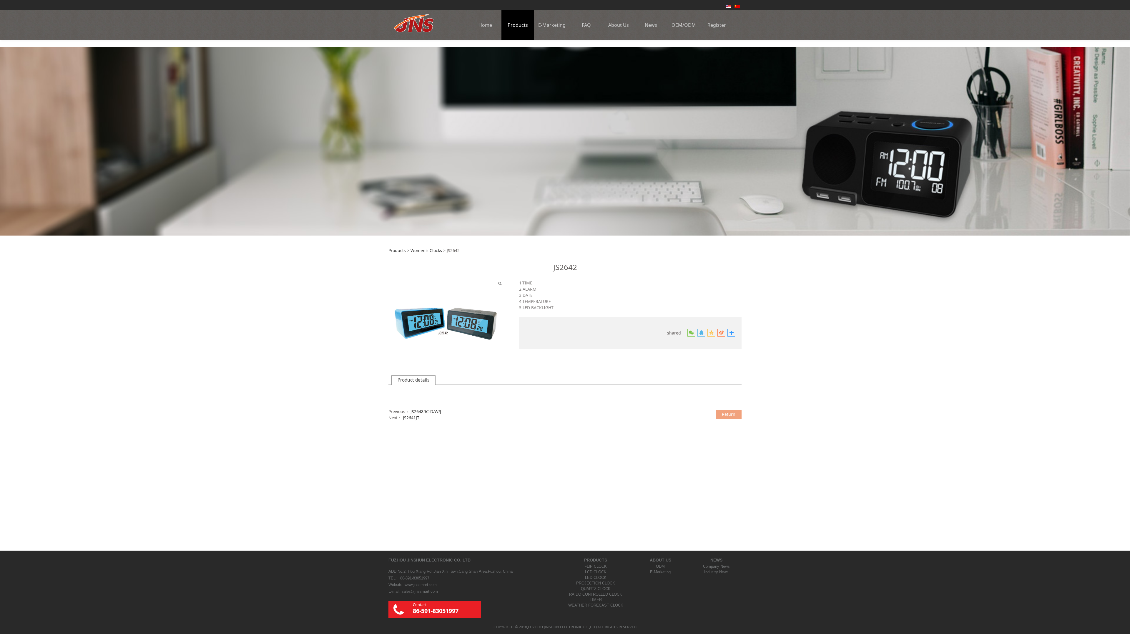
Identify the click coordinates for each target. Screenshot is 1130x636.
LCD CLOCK (595, 572)
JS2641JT (411, 417)
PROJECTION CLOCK (595, 583)
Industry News (716, 572)
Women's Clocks (426, 250)
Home (485, 25)
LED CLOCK (595, 578)
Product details (413, 380)
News (651, 25)
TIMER (596, 600)
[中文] (737, 6)
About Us (618, 25)
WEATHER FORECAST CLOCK (595, 605)
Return (728, 414)
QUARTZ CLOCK (596, 589)
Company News (716, 566)
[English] (728, 6)
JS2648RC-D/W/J (426, 411)
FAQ (586, 25)
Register (716, 25)
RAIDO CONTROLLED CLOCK (595, 594)
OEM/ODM (684, 25)
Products (518, 25)
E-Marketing (552, 25)
